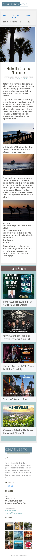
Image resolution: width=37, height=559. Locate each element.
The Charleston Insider (21, 15)
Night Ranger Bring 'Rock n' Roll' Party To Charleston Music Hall (17, 337)
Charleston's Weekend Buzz (15, 399)
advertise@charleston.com (14, 512)
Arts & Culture (14, 17)
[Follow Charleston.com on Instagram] (18, 535)
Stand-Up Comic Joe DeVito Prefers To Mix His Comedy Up (18, 367)
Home (5, 15)
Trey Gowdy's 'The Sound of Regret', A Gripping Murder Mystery (18, 303)
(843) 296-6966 (10, 510)
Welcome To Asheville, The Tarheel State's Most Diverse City (18, 431)
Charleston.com (22, 556)
